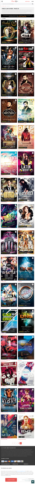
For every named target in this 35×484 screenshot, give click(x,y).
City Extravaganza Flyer (22, 44)
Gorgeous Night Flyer (22, 228)
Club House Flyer (21, 255)
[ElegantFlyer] (14, 1)
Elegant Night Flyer (4, 97)
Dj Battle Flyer (3, 281)
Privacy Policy (9, 475)
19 (18, 443)
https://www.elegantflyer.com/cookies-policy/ (15, 474)
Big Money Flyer (4, 202)
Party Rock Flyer (21, 202)
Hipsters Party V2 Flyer (22, 97)
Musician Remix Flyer (22, 439)
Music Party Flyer (4, 439)
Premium (28, 1)
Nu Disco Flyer (20, 307)
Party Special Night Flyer (5, 176)
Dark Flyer (20, 360)
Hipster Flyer (3, 123)
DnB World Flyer (21, 334)
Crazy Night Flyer (4, 386)
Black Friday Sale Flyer (22, 71)
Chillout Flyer (20, 386)
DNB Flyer (20, 281)
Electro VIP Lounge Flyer (5, 360)
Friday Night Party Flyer (5, 44)
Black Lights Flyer (4, 228)
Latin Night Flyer (21, 176)
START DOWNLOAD (22, 16)
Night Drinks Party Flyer (5, 255)
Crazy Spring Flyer (4, 307)
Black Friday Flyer (4, 71)
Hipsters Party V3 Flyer (22, 123)
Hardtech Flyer (3, 334)
